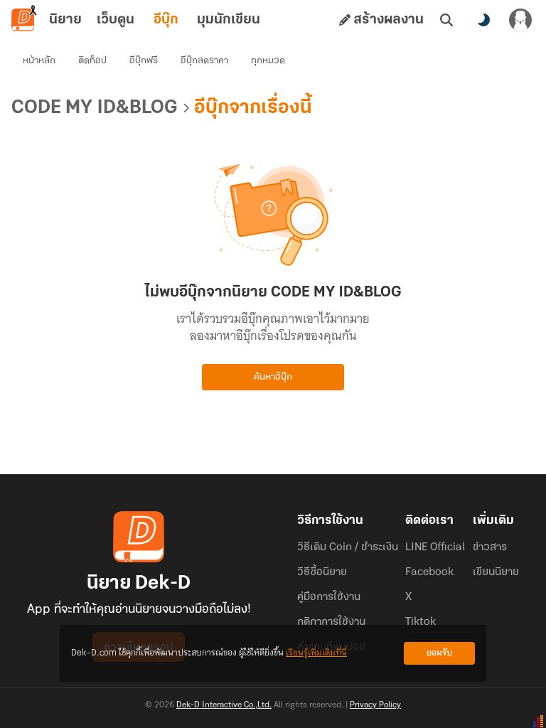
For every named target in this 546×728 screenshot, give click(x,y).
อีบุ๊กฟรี (143, 60)
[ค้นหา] (446, 20)
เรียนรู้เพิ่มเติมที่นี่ (316, 653)
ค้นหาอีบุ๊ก (273, 377)
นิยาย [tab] (65, 20)
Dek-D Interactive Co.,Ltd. (224, 705)
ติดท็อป (92, 60)
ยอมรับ (439, 653)
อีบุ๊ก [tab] (166, 20)
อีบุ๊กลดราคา (204, 60)
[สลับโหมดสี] (483, 20)
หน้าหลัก (39, 60)
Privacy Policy (375, 705)
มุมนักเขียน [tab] (228, 20)
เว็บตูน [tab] (115, 20)
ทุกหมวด (268, 60)
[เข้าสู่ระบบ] (520, 20)
